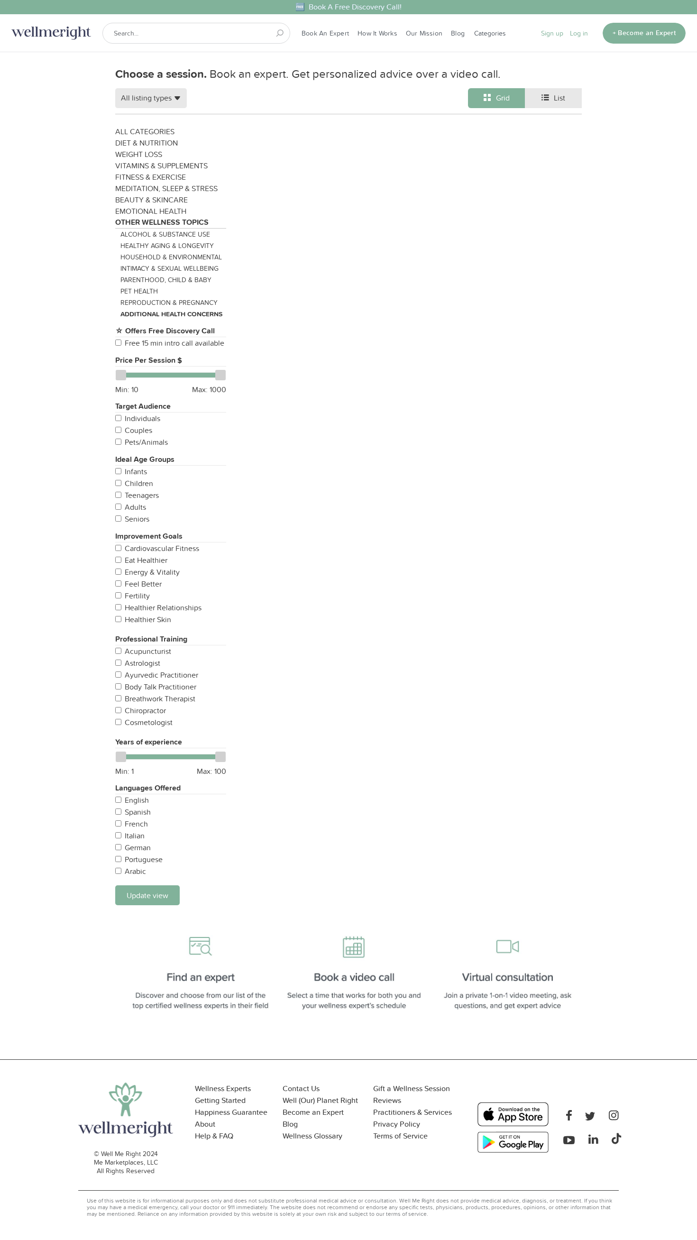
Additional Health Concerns (171, 314)
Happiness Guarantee (231, 1112)
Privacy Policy (396, 1124)
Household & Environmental (171, 257)
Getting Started (220, 1100)
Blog (458, 33)
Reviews (387, 1100)
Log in (579, 33)
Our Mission (424, 33)
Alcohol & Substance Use (165, 234)
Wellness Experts (223, 1088)
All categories (144, 131)
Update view (147, 895)
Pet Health (139, 291)
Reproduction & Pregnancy (169, 302)
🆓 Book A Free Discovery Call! (348, 6)
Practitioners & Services (412, 1112)
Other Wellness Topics (162, 222)
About (205, 1124)
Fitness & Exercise (150, 177)
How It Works (377, 33)
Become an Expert (313, 1112)
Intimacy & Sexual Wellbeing (169, 268)
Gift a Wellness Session (411, 1088)
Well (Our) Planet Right (320, 1100)
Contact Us (301, 1088)
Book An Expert (325, 33)
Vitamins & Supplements (161, 165)
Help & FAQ (214, 1135)
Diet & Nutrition (146, 143)
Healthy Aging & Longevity (167, 245)
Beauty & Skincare (151, 199)
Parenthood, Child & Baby (165, 280)
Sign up (552, 33)
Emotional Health (150, 211)
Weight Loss (138, 154)
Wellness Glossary (312, 1135)
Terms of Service (400, 1135)
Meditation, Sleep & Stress (166, 188)
